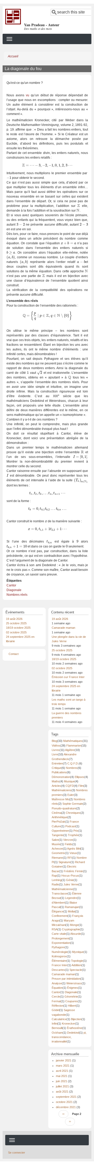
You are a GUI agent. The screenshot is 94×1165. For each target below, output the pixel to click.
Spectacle (75, 969)
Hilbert (72, 1005)
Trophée (73, 835)
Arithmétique (59, 817)
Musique (69, 781)
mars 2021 (62, 1065)
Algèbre (70, 749)
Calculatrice (59, 1019)
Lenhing (57, 880)
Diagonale (14, 590)
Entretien (57, 763)
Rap (54, 875)
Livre (55, 754)
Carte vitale (59, 933)
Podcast (70, 826)
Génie (70, 880)
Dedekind (73, 1032)
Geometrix (58, 853)
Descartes (58, 969)
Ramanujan (72, 907)
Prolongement (60, 938)
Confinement (60, 915)
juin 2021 (61, 1081)
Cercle (56, 996)
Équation (57, 987)
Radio (55, 884)
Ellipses (79, 776)
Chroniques (73, 812)
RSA (54, 929)
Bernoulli (57, 1027)
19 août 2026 (14, 618)
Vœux (73, 853)
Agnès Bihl (73, 848)
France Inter (59, 965)
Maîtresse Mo (60, 799)
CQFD (70, 785)
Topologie (77, 960)
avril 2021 (62, 1070)
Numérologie (60, 951)
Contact (14, 653)
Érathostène (74, 1027)
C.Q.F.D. (73, 763)
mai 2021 (61, 1076)
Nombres (72, 767)
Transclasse (60, 893)
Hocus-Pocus (70, 875)
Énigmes (72, 987)
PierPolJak (58, 821)
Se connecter (16, 1152)
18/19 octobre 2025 (18, 627)
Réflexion (57, 1005)
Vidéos (56, 745)
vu (27, 95)
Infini (54, 1023)
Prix (75, 830)
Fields (68, 844)
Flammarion (73, 745)
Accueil (13, 56)
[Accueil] (13, 16)
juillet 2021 (62, 1086)
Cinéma (56, 812)
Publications (59, 772)
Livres (56, 749)
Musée (56, 844)
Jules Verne (70, 884)
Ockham (57, 1032)
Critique (56, 767)
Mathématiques (73, 740)
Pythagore (58, 947)
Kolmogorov (59, 956)
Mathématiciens (62, 790)
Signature (64, 862)
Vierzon (68, 839)
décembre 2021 (66, 1107)
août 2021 (62, 1091)
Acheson (57, 848)
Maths (56, 781)
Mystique (78, 951)
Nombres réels (17, 595)
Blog (54, 740)
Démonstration (61, 776)
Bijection (76, 1019)
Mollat (71, 911)
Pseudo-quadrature (64, 808)
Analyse (57, 983)
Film (81, 785)
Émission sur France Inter (68, 677)
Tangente (57, 835)
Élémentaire (59, 960)
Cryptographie (71, 929)
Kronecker (68, 1023)
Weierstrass (74, 983)
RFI (69, 857)
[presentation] (47, 165)
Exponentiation (61, 942)
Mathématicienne (62, 889)
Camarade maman (63, 627)
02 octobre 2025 (16, 632)
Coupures (71, 1001)
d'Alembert (58, 902)
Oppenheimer (60, 830)
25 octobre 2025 (16, 623)
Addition (76, 965)
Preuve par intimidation (66, 978)
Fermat (56, 1001)
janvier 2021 (63, 1060)
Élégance (57, 911)
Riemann (57, 857)
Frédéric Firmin (73, 871)
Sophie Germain (72, 803)
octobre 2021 (64, 1101)
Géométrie (71, 996)
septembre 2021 (66, 1096)
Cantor (11, 585)
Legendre (71, 897)
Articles (56, 785)
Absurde (75, 933)
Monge (74, 924)
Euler (70, 794)
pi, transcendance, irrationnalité (69, 1037)
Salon (55, 839)
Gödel (55, 1010)
